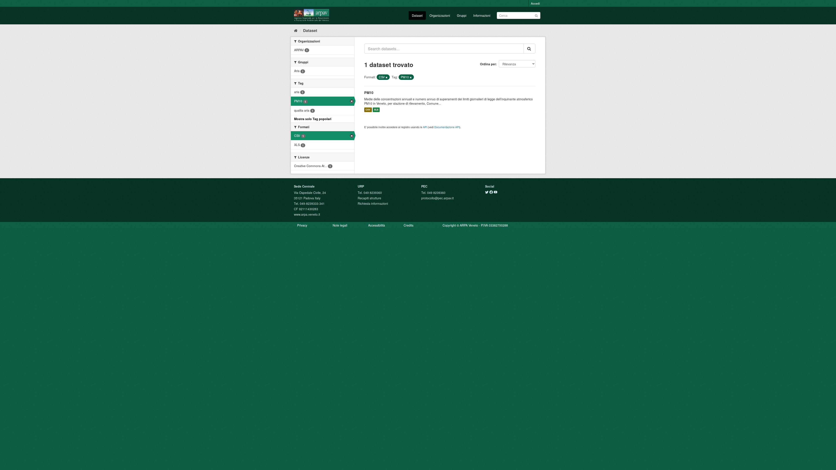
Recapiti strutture (369, 198)
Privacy (302, 225)
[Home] (296, 30)
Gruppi (461, 15)
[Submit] (536, 15)
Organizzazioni (440, 15)
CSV (368, 109)
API (425, 127)
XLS (376, 109)
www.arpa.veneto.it (307, 214)
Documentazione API (446, 127)
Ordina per (488, 64)
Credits (408, 225)
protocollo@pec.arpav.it (437, 198)
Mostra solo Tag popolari (312, 119)
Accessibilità (376, 225)
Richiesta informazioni (373, 203)
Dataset (417, 15)
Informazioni (481, 15)
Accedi (535, 3)
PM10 (368, 92)
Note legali (340, 225)
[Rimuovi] (387, 77)
